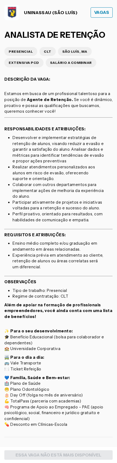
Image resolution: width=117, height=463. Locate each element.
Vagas (101, 12)
